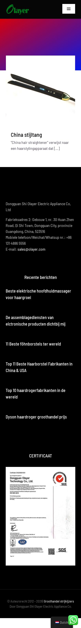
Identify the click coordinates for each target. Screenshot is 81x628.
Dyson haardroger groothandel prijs (36, 416)
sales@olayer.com (31, 249)
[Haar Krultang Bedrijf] (17, 6)
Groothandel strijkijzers (59, 601)
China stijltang (26, 134)
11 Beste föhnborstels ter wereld (33, 343)
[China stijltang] (40, 90)
